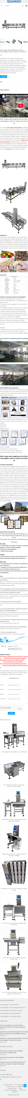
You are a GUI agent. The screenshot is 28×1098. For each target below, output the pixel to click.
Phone (2, 694)
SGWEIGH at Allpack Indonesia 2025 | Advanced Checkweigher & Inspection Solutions (14, 1039)
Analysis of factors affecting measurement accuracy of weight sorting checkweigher (12, 1063)
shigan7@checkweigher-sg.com (11, 1077)
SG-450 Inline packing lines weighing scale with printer (14, 923)
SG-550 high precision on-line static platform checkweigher (14, 785)
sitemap (14, 1092)
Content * (3, 699)
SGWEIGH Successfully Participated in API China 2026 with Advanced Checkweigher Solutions (14, 1033)
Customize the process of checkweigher (12, 1057)
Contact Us (22, 1090)
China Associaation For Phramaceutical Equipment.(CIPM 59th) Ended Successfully (12, 1026)
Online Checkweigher (10, 1090)
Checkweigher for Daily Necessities (10, 1013)
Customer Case (12, 1088)
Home (20, 1088)
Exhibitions (20, 1086)
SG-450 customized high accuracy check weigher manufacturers (14, 993)
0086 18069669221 (7, 1075)
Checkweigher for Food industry (9, 1004)
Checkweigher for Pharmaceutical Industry (12, 1007)
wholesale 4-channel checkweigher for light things (14, 889)
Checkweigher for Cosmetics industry (11, 1010)
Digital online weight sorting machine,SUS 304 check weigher (14, 854)
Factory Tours (11, 1086)
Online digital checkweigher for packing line (14, 752)
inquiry (4, 76)
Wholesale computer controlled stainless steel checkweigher (14, 820)
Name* (2, 689)
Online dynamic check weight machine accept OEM (14, 958)
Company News (7, 1085)
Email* (2, 685)
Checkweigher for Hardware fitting (10, 1016)
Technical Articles (19, 1085)
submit (11, 713)
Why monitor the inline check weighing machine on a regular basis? (11, 1052)
